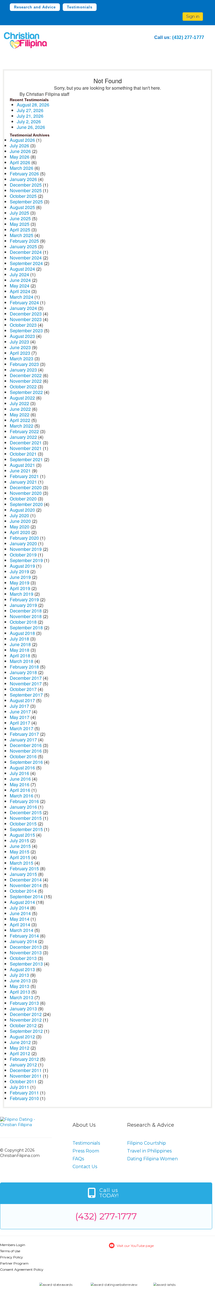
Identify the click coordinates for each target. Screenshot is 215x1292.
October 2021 (23, 454)
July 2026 (19, 145)
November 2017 (26, 683)
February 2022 (24, 431)
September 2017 (26, 695)
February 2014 (24, 936)
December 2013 (26, 947)
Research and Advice (35, 7)
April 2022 (20, 420)
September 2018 (26, 627)
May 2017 (19, 717)
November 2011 (26, 1076)
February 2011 (24, 1092)
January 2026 (23, 179)
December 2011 (26, 1070)
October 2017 (23, 689)
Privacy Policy (11, 1257)
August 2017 (22, 700)
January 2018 (23, 672)
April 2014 (20, 924)
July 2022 (19, 403)
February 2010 (24, 1098)
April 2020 (20, 532)
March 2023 (21, 358)
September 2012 (26, 1031)
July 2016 (19, 773)
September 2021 (26, 459)
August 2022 (22, 398)
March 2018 (21, 661)
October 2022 (23, 386)
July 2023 (19, 341)
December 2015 (26, 812)
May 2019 (19, 582)
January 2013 (23, 1008)
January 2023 (23, 370)
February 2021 (24, 476)
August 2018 (22, 633)
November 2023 (26, 319)
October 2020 (23, 498)
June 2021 (20, 470)
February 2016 (24, 801)
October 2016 (23, 756)
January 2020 (23, 543)
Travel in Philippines (149, 1151)
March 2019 (21, 594)
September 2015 (26, 829)
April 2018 (20, 655)
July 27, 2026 (30, 110)
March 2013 (21, 997)
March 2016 (21, 795)
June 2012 (20, 1042)
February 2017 (24, 734)
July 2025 (19, 213)
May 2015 (19, 851)
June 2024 (20, 280)
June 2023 (20, 347)
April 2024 (20, 291)
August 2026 (22, 140)
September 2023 (26, 330)
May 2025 (19, 224)
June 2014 (20, 913)
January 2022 (23, 437)
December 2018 (26, 610)
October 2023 (23, 325)
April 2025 (20, 229)
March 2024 (21, 297)
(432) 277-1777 (188, 37)
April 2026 (20, 162)
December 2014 (26, 879)
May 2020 (19, 526)
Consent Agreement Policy (21, 1269)
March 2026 (21, 168)
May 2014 (19, 919)
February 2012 (24, 1059)
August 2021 (22, 465)
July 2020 (19, 515)
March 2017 (21, 728)
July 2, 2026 (29, 121)
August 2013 (22, 969)
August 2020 (22, 510)
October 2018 (23, 622)
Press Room (86, 1151)
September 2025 (26, 201)
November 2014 (26, 885)
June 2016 (20, 779)
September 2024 (26, 263)
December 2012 (26, 1014)
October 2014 (23, 891)
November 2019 (26, 549)
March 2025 (21, 235)
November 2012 (26, 1020)
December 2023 (26, 313)
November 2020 (26, 493)
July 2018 (19, 638)
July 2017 (19, 706)
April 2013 (20, 992)
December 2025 (26, 185)
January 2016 (23, 807)
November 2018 (26, 616)
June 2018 (20, 644)
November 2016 (26, 751)
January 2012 (23, 1064)
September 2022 (26, 392)
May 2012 (19, 1048)
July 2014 (19, 907)
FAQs (78, 1158)
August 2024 (22, 269)
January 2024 (23, 308)
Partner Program (14, 1263)
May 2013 (19, 986)
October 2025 (23, 196)
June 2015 (20, 846)
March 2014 (21, 930)
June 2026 (20, 151)
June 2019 (20, 577)
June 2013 (20, 980)
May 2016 (19, 784)
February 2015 (24, 868)
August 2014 (22, 902)
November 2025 (26, 190)
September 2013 (26, 964)
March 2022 (21, 426)
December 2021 (26, 442)
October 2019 (23, 554)
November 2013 (26, 952)
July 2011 (19, 1087)
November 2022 (26, 381)
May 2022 (19, 414)
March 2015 (21, 863)
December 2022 (26, 375)
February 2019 (24, 599)
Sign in (192, 16)
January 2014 (23, 941)
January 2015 (23, 874)
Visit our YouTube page (135, 1246)
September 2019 (26, 560)
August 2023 (22, 336)
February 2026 (24, 173)
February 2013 (24, 1003)
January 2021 (23, 482)
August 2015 (22, 835)
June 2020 (20, 521)
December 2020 (26, 487)
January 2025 (23, 246)
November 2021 (26, 448)
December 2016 (26, 745)
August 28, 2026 (33, 104)
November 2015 (26, 818)
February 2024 (24, 302)
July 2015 (19, 840)
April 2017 (20, 723)
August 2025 (22, 207)
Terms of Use (10, 1251)
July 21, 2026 (30, 116)
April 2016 (20, 790)
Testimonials (79, 7)
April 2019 (20, 588)
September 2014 (26, 896)
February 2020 (24, 538)
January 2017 (23, 739)
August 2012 (22, 1036)
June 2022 (20, 409)
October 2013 (23, 958)
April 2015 (20, 857)
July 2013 (19, 975)
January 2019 (23, 605)
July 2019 (19, 571)
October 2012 (23, 1025)
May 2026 (19, 157)
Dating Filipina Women (152, 1158)
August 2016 (22, 767)
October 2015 (23, 823)
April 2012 (20, 1053)
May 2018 (19, 650)
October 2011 (23, 1081)
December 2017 (26, 678)
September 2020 (26, 504)
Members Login (12, 1245)
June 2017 (20, 711)
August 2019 (22, 566)
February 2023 (24, 364)
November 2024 (26, 257)
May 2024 (19, 285)
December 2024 (26, 252)
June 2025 (20, 218)
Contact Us (85, 1166)
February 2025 (24, 241)
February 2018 (24, 667)
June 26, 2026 (31, 127)
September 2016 (26, 762)
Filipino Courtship (146, 1143)
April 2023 (20, 353)
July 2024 (19, 274)
